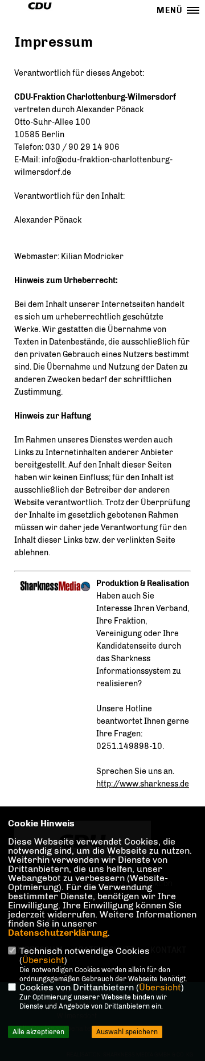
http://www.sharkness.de (142, 784)
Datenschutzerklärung (58, 932)
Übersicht (43, 960)
